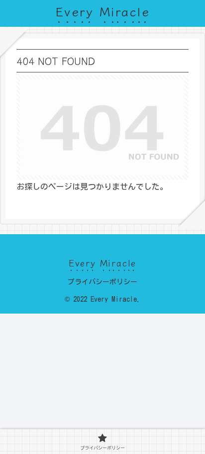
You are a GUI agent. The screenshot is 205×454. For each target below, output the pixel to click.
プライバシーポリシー (102, 281)
